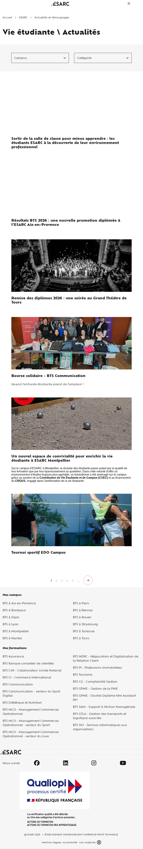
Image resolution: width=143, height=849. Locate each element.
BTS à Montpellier (16, 631)
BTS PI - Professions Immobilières (97, 667)
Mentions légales (51, 842)
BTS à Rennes (83, 610)
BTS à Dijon (11, 617)
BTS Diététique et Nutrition (22, 702)
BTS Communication (18, 684)
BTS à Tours (81, 638)
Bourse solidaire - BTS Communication (48, 375)
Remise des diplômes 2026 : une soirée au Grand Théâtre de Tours (69, 300)
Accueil (7, 17)
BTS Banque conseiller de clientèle (28, 663)
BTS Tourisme (82, 674)
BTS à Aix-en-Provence (19, 603)
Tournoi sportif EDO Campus (38, 552)
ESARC (23, 17)
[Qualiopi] (54, 799)
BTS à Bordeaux (14, 610)
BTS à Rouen (82, 617)
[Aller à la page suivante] (88, 580)
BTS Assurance (13, 656)
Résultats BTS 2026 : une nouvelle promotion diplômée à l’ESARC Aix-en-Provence (65, 222)
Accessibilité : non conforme (79, 842)
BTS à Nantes (12, 638)
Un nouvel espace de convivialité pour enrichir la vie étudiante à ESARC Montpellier (62, 458)
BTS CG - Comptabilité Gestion (95, 681)
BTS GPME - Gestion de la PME (95, 688)
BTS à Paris (81, 603)
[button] (99, 842)
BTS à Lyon (10, 624)
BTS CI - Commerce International (27, 677)
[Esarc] (60, 3)
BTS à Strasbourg (85, 624)
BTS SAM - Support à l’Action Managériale (104, 707)
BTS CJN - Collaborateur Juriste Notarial (32, 670)
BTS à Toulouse (84, 631)
